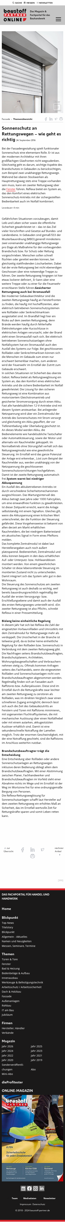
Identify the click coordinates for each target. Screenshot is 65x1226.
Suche (18, 3)
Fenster (11, 189)
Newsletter (46, 3)
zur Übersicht (8, 850)
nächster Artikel (59, 850)
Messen (31, 3)
